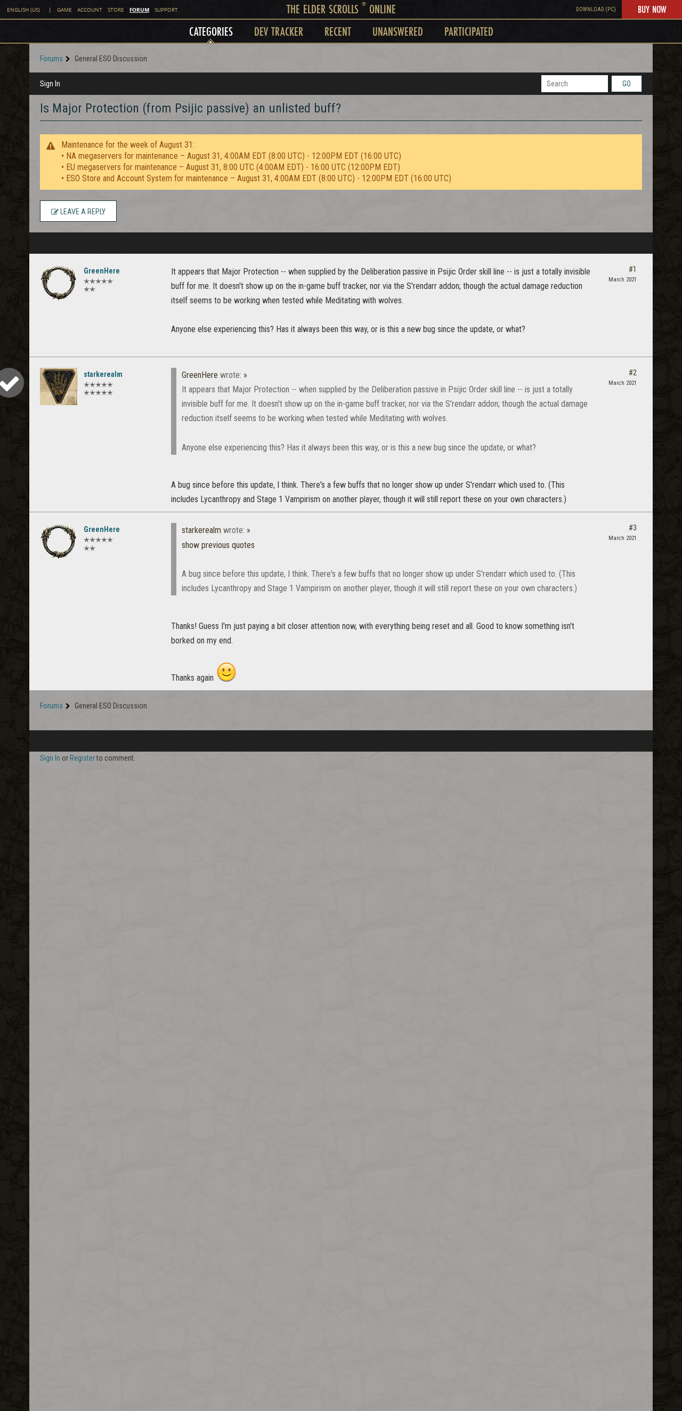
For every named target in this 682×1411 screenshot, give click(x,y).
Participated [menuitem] (468, 31)
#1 (633, 269)
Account (89, 9)
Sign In (50, 83)
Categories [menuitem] (211, 31)
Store (116, 9)
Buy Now (652, 9)
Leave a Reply (82, 211)
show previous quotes (218, 545)
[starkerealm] (58, 386)
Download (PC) (596, 9)
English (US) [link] (23, 9)
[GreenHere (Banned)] (58, 283)
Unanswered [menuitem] (397, 31)
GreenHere (102, 271)
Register (82, 758)
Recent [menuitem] (337, 31)
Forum (139, 9)
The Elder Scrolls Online (341, 9)
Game (64, 9)
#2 (633, 372)
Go (626, 83)
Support (166, 9)
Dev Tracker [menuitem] (278, 31)
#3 (633, 527)
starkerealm (103, 374)
